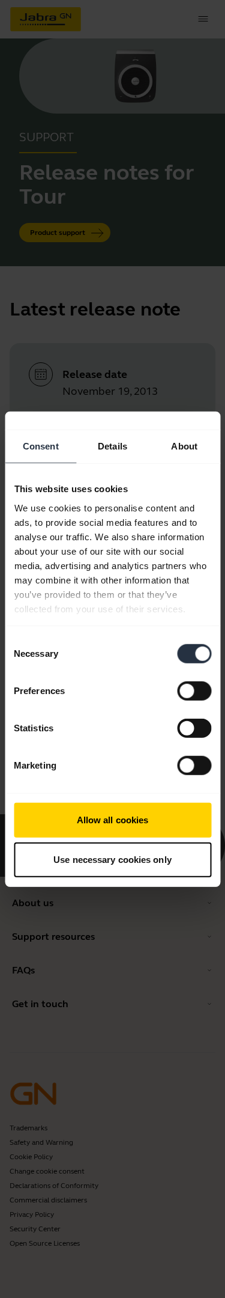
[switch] (194, 691)
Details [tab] (112, 446)
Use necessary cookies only (112, 859)
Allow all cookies (113, 820)
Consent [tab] (41, 446)
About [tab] (184, 446)
